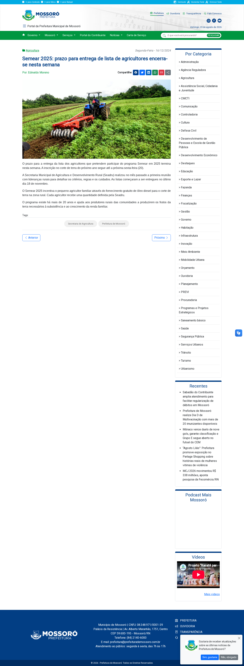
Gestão (185, 211)
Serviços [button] (68, 35)
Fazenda (186, 187)
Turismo (186, 360)
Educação (187, 171)
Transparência (193, 13)
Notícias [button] (115, 35)
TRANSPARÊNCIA (190, 632)
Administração (190, 62)
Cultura (185, 122)
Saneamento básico (193, 320)
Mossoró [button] (50, 35)
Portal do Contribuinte (93, 35)
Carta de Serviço (136, 35)
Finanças (186, 195)
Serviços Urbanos (192, 344)
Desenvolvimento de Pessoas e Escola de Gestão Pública (197, 143)
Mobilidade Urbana (192, 260)
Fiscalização (189, 203)
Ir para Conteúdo (33, 2)
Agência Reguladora (193, 70)
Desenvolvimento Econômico (199, 155)
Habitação (187, 227)
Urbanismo (187, 368)
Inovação (186, 243)
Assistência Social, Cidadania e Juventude (198, 88)
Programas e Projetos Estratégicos (193, 310)
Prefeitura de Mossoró (113, 223)
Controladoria (189, 114)
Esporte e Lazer (191, 179)
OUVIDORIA (187, 626)
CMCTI (185, 98)
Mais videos (212, 594)
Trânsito (186, 352)
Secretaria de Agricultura (80, 223)
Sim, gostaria (209, 657)
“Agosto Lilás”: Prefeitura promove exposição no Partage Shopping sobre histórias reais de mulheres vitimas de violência (200, 456)
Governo (186, 219)
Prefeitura (158, 13)
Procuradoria (189, 300)
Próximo (160, 237)
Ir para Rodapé (66, 2)
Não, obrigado (228, 657)
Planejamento (189, 284)
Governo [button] (33, 35)
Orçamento (188, 268)
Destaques (188, 163)
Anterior (33, 237)
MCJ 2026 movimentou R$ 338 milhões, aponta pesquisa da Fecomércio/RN (201, 475)
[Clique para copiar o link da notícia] (168, 72)
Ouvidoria (175, 13)
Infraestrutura (189, 235)
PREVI (185, 292)
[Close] (239, 638)
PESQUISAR (213, 35)
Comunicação (189, 106)
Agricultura (32, 50)
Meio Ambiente (190, 251)
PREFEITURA (187, 620)
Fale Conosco (214, 13)
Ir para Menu (50, 2)
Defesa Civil (188, 130)
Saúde (185, 328)
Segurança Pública (192, 336)
